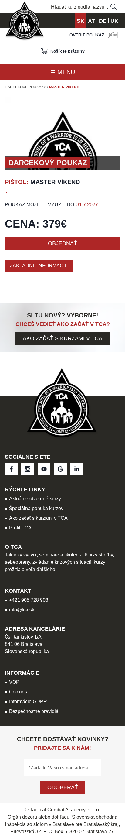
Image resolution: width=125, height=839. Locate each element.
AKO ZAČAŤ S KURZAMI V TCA (62, 338)
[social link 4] (76, 469)
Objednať (62, 243)
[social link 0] (11, 469)
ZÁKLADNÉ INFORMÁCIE (39, 266)
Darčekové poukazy (25, 87)
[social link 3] (60, 469)
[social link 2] (44, 469)
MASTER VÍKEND (64, 87)
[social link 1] (27, 469)
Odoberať (62, 787)
